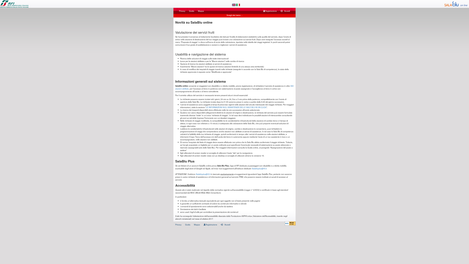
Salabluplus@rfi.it (259, 168)
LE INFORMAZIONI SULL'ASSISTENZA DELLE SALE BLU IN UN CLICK (236, 107)
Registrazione (271, 11)
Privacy (182, 11)
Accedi (287, 11)
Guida (191, 11)
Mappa (201, 11)
